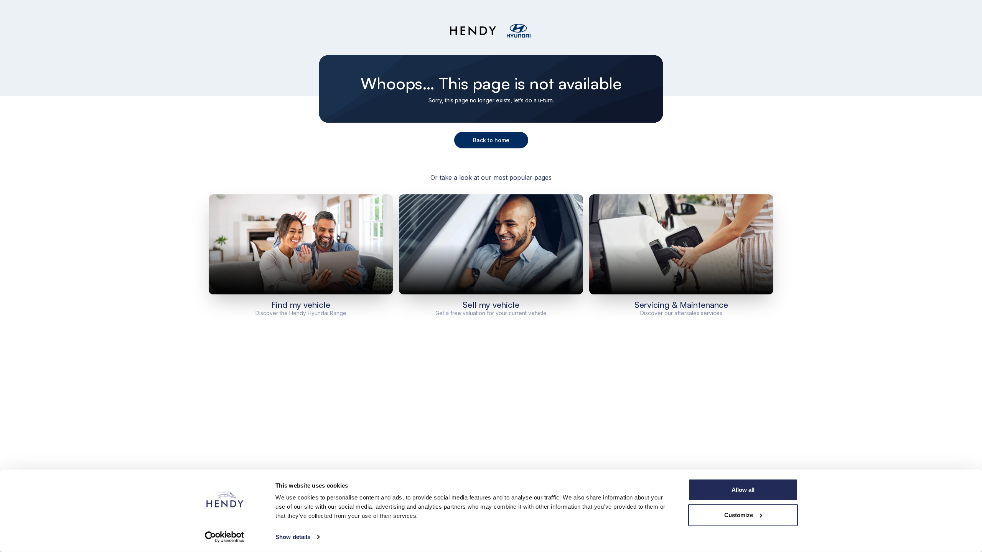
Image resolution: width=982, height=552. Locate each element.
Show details (292, 537)
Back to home (491, 140)
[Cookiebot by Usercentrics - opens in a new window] (224, 537)
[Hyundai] (518, 30)
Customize (738, 514)
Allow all (743, 489)
